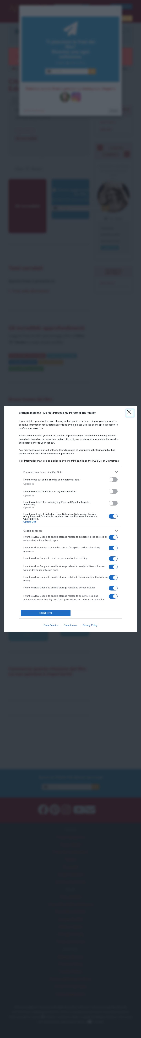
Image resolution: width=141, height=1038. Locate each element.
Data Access (70, 625)
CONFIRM (45, 613)
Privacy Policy (90, 625)
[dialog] (70, 519)
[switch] (113, 479)
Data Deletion (51, 625)
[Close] (130, 413)
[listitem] (70, 472)
